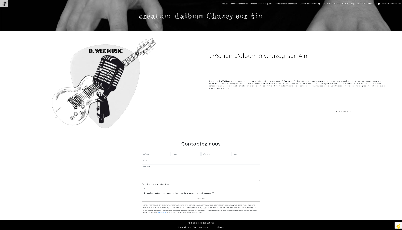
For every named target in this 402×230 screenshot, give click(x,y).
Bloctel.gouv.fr (162, 212)
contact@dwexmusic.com (391, 3)
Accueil (224, 4)
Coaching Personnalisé (239, 4)
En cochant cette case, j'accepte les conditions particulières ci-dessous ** (179, 193)
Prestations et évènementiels (286, 4)
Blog (352, 4)
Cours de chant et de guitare (261, 4)
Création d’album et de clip (310, 4)
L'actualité (361, 4)
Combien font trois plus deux (155, 184)
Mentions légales (217, 227)
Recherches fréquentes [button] (201, 223)
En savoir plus (344, 112)
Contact (370, 4)
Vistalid (183, 227)
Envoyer (201, 199)
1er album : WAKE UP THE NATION (335, 4)
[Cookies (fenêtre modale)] (398, 226)
